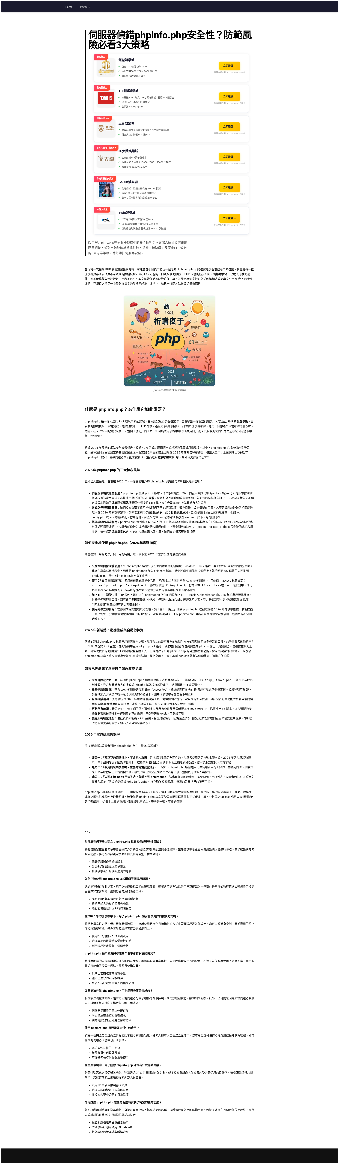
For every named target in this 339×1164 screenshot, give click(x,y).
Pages (85, 6)
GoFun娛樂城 (128, 182)
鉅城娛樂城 (126, 60)
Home (68, 6)
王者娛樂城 (126, 123)
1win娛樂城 (126, 213)
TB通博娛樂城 (128, 91)
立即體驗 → (229, 65)
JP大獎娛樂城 (128, 151)
